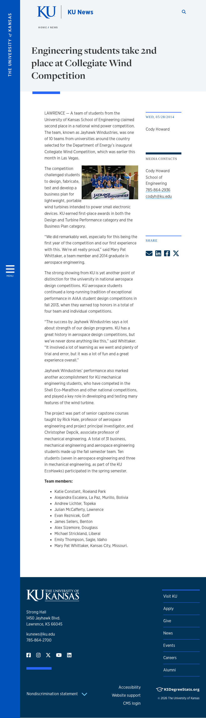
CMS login (132, 703)
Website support (126, 695)
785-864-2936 (158, 190)
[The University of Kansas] (52, 599)
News (54, 27)
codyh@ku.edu (159, 196)
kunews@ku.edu (40, 634)
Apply (168, 608)
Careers (170, 657)
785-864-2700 (39, 640)
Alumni (169, 670)
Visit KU (170, 596)
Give (167, 620)
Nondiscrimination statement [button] (53, 693)
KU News (80, 12)
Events (169, 645)
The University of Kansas (183, 698)
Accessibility (130, 687)
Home (43, 27)
